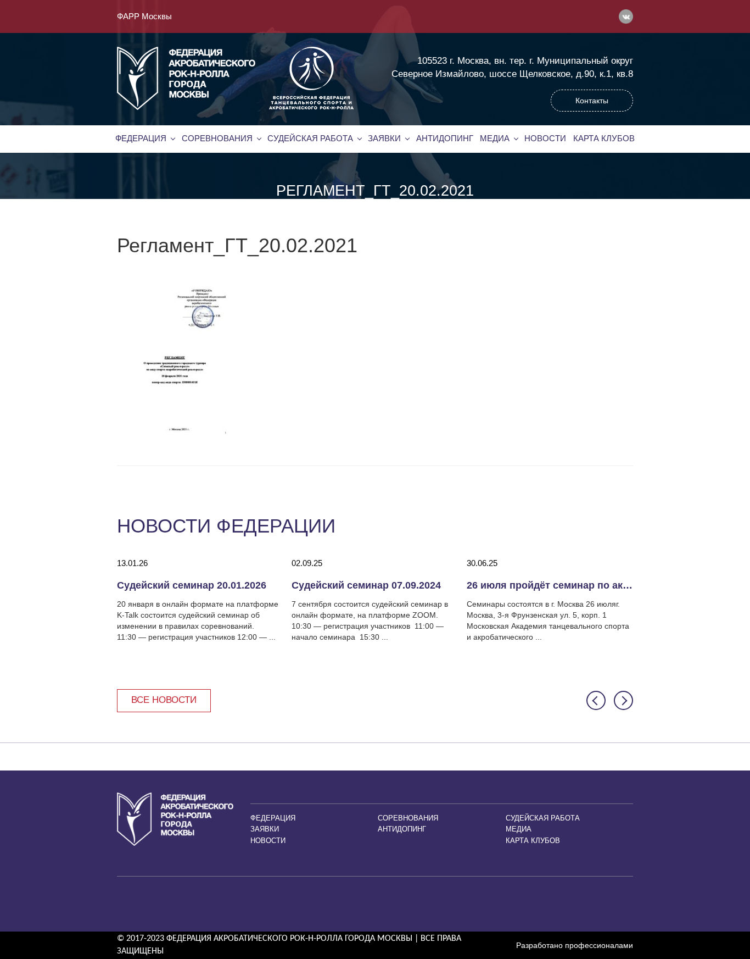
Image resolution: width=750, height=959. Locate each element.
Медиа (495, 138)
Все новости (164, 700)
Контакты (591, 100)
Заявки (384, 138)
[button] (596, 700)
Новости (545, 138)
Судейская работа (310, 138)
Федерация (140, 138)
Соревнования (217, 138)
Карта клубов (604, 138)
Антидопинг (444, 138)
